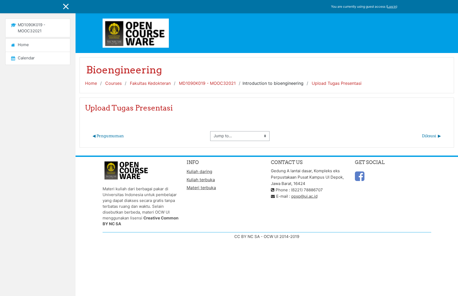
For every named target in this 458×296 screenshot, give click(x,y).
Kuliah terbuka (201, 179)
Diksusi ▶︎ (431, 135)
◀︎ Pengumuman (108, 135)
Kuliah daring (199, 171)
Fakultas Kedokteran (150, 83)
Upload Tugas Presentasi (337, 83)
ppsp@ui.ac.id (304, 196)
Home (91, 83)
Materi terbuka (201, 187)
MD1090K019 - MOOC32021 (207, 83)
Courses (113, 83)
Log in (391, 6)
